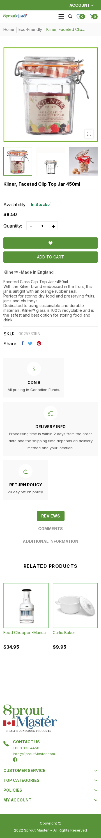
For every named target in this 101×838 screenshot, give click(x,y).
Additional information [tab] (50, 541)
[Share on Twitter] (30, 343)
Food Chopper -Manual (25, 632)
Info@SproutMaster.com (34, 753)
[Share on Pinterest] (39, 343)
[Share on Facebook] (23, 343)
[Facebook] (15, 759)
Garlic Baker (64, 632)
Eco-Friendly (30, 29)
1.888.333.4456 (26, 748)
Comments (50, 528)
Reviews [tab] (50, 516)
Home (8, 29)
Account (80, 5)
